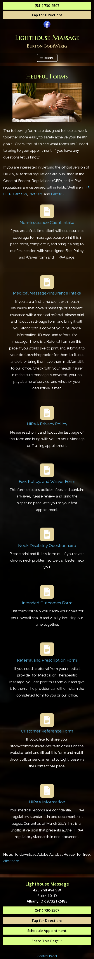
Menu (48, 57)
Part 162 (35, 194)
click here (11, 861)
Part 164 (58, 194)
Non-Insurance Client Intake (47, 222)
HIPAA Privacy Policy (47, 423)
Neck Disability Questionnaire (47, 545)
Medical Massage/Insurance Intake (47, 293)
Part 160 (20, 194)
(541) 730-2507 (47, 5)
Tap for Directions (47, 15)
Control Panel (47, 956)
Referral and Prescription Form (47, 660)
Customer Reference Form (47, 731)
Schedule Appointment (47, 930)
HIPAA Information (47, 801)
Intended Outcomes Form (47, 602)
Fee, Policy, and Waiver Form (47, 481)
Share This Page (45, 941)
